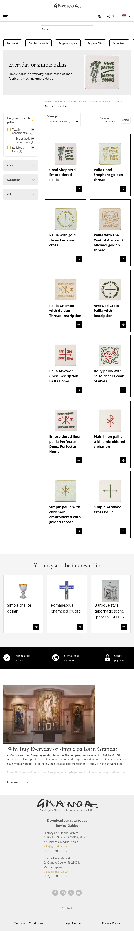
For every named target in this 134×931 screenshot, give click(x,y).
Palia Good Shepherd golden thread (108, 174)
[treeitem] (20, 136)
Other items (119, 43)
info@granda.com (55, 846)
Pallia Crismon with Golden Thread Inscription (65, 310)
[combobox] (60, 121)
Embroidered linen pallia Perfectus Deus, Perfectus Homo (65, 444)
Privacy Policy (111, 923)
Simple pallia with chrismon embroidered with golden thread (65, 514)
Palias (117, 101)
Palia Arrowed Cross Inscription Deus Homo (63, 375)
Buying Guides (67, 825)
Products (58, 101)
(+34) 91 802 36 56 (55, 876)
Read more (14, 782)
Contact (67, 908)
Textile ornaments (38, 43)
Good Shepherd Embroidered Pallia (62, 174)
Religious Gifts (95, 43)
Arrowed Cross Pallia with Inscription (106, 310)
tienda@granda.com (57, 872)
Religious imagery (68, 43)
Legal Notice (73, 923)
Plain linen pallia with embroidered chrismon (109, 441)
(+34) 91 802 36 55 (55, 851)
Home (48, 101)
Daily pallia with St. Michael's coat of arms (109, 375)
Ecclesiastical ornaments (99, 101)
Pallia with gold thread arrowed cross (63, 240)
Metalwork (12, 43)
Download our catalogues (67, 820)
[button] (20, 131)
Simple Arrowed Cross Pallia (107, 509)
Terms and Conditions (28, 923)
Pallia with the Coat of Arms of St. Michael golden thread (110, 242)
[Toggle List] (77, 121)
